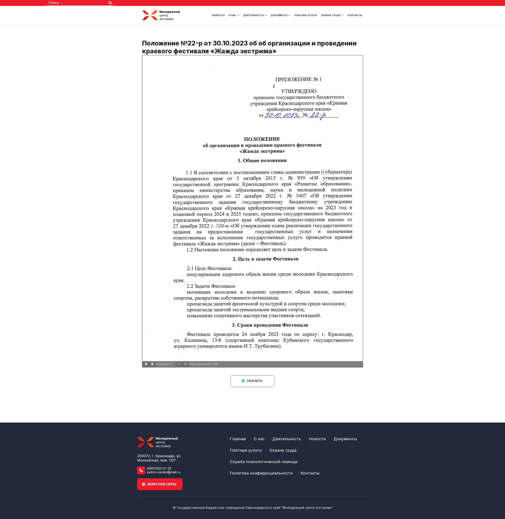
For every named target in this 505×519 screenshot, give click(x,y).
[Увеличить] (185, 364)
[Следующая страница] (152, 364)
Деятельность (253, 15)
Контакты (355, 15)
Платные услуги (305, 15)
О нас (232, 15)
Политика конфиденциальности (261, 473)
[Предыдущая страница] (146, 364)
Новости (218, 15)
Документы (279, 15)
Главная (238, 439)
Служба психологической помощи (263, 461)
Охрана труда (331, 15)
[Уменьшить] (179, 364)
